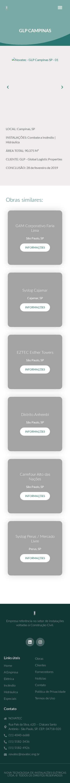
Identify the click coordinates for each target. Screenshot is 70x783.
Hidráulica (13, 142)
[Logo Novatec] (35, 613)
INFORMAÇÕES (35, 247)
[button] (60, 7)
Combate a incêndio (40, 137)
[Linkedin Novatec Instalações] (30, 642)
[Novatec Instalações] (8, 7)
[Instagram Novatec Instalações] (40, 642)
